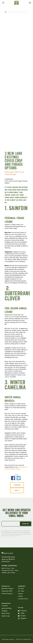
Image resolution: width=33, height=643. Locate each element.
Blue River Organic (7, 588)
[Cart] (30, 3)
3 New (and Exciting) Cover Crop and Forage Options (14, 161)
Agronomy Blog (6, 608)
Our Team (21, 591)
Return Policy (6, 613)
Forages (13, 174)
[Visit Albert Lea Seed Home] (16, 3)
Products (6, 586)
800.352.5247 (6, 561)
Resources (6, 603)
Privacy (17, 639)
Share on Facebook (13, 478)
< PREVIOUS (17, 485)
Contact (20, 596)
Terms (21, 639)
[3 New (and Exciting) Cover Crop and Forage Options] (16, 146)
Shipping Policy (27, 639)
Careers (20, 593)
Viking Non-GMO (7, 591)
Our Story (21, 588)
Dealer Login (6, 616)
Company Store (23, 598)
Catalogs (4, 611)
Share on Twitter (18, 478)
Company (22, 586)
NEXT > (17, 490)
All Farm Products (7, 593)
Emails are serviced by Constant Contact (12, 535)
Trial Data (5, 605)
